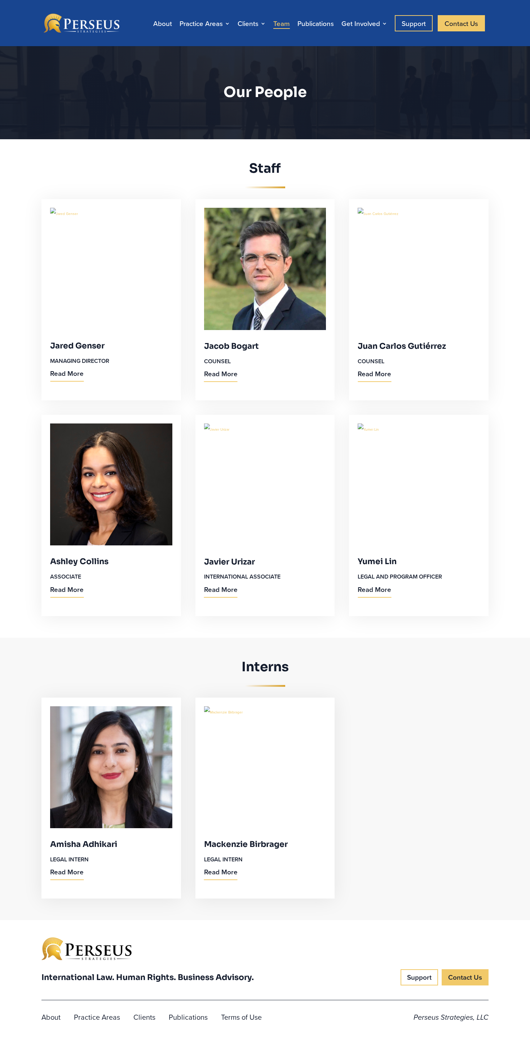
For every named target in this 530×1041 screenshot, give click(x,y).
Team (281, 24)
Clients (248, 24)
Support (414, 23)
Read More (67, 373)
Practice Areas (201, 24)
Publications (315, 24)
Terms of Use (241, 1018)
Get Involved (360, 24)
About (162, 24)
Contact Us (461, 23)
